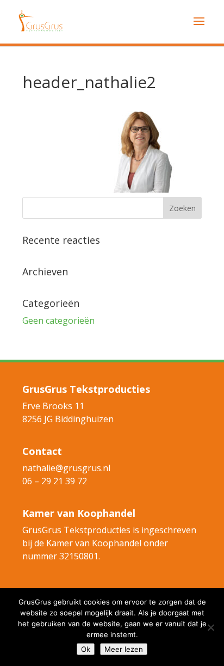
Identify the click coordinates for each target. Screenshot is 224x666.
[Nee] (210, 627)
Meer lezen (123, 649)
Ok (85, 649)
